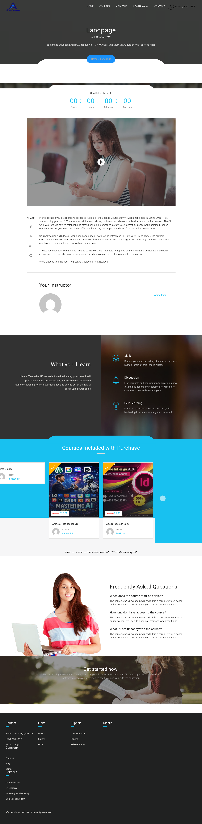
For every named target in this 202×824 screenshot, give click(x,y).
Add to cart (72, 490)
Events (41, 733)
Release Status (78, 744)
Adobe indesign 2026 (117, 524)
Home (90, 6)
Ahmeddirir (160, 295)
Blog (8, 763)
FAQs (40, 744)
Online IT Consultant (15, 799)
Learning (139, 6)
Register (189, 6)
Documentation (78, 733)
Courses (104, 6)
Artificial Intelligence (64, 524)
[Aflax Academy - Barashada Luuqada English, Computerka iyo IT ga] (13, 6)
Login (178, 6)
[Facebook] (30, 227)
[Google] (30, 246)
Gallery (41, 739)
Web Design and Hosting (17, 793)
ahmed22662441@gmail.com (20, 733)
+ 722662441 (14, 739)
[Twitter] (30, 236)
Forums (74, 739)
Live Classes (11, 788)
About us (121, 6)
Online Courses (13, 782)
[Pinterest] (30, 256)
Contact (159, 6)
